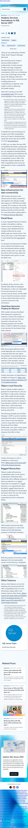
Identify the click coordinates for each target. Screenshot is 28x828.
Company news (8, 816)
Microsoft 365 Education (6, 801)
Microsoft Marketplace (18, 813)
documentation (13, 141)
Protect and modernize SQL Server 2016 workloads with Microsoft (12, 672)
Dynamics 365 (18, 806)
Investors (24, 816)
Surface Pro (3, 790)
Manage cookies (8, 825)
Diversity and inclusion (5, 817)
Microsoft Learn (4, 811)
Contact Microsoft (21, 824)
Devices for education (5, 800)
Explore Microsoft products (12, 793)
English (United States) (5, 819)
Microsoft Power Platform (8, 808)
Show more (13, 49)
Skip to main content (5, 0)
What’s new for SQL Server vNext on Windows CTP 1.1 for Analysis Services (14, 380)
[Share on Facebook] (9, 33)
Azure (14, 809)
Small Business (9, 809)
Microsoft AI (3, 806)
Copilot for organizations (15, 792)
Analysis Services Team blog (13, 215)
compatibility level (7, 94)
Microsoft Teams (19, 808)
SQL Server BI (21, 45)
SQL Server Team (5, 25)
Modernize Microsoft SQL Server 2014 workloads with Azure (12, 723)
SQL (3, 45)
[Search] (24, 9)
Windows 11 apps (24, 793)
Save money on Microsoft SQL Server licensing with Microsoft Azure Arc (14, 690)
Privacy (2, 825)
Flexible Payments (11, 798)
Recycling (4, 827)
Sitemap (14, 824)
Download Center (12, 795)
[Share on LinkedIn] (15, 33)
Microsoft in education (21, 798)
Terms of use (15, 825)
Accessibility (14, 817)
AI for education (8, 804)
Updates (14, 40)
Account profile (3, 795)
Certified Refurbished (16, 796)
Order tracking (7, 796)
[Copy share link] (6, 33)
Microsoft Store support (22, 795)
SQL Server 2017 (11, 45)
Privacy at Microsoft (17, 816)
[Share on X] (12, 33)
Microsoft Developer (21, 809)
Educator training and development (8, 803)
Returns (2, 796)
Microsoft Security (10, 806)
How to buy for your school (18, 801)
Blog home (5, 5)
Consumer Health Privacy (6, 824)
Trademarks (21, 825)
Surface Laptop (9, 790)
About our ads (10, 827)
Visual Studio (13, 814)
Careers (18, 814)
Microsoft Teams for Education (18, 800)
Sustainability (20, 817)
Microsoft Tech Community (6, 813)
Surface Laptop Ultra (18, 790)
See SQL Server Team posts (8, 647)
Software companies (5, 814)
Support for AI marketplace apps (15, 811)
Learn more (14, 774)
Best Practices (4, 15)
